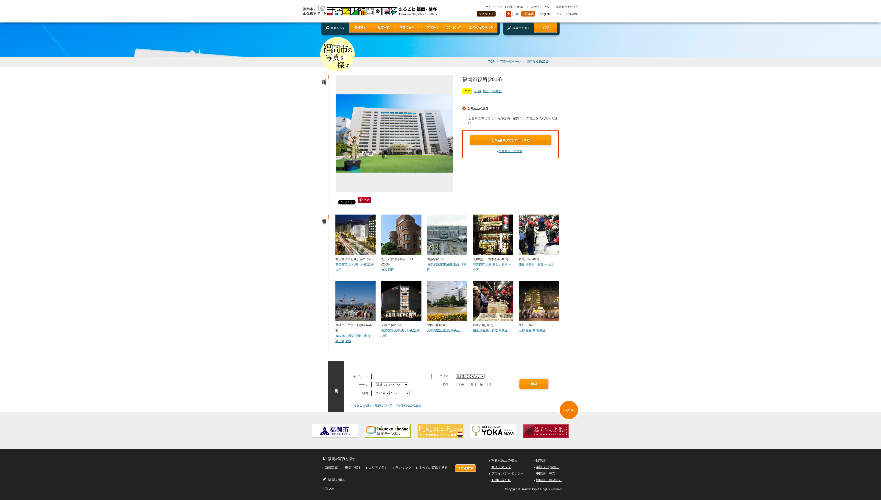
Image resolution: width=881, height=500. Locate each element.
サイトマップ (493, 6)
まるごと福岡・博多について (372, 405)
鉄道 (457, 264)
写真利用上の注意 (510, 151)
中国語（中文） (547, 473)
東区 (348, 341)
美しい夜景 (362, 264)
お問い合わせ (515, 6)
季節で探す (407, 27)
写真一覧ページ (510, 61)
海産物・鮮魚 (535, 264)
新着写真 (384, 27)
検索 (534, 384)
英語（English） (547, 467)
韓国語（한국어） (549, 480)
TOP (491, 61)
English (545, 14)
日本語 (529, 14)
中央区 (497, 91)
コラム (545, 27)
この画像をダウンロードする (510, 140)
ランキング (453, 27)
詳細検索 (361, 27)
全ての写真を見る (481, 27)
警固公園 (440, 330)
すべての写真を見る (433, 467)
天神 (477, 91)
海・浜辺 (348, 336)
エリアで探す (430, 27)
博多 (430, 264)
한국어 (572, 14)
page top (569, 409)
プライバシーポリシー (507, 473)
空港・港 (361, 336)
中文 (559, 14)
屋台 (529, 330)
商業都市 (341, 264)
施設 (486, 91)
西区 (391, 269)
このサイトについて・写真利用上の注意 (553, 6)
